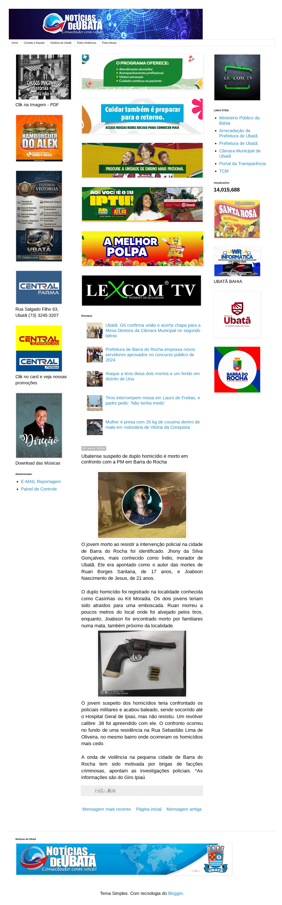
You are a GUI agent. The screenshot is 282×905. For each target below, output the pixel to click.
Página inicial (148, 809)
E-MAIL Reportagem (41, 481)
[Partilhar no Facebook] (109, 790)
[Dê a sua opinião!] (101, 790)
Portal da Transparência (242, 163)
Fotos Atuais (109, 42)
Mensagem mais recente (106, 809)
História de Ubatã (60, 42)
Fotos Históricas (86, 42)
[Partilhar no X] (105, 790)
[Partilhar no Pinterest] (113, 790)
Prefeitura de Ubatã (238, 143)
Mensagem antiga (184, 809)
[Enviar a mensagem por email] (97, 790)
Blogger (175, 893)
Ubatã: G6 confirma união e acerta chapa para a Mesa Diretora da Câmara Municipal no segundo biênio (153, 330)
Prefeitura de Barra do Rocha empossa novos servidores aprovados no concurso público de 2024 (150, 354)
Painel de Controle (39, 489)
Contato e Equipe (34, 42)
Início (15, 42)
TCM (224, 171)
